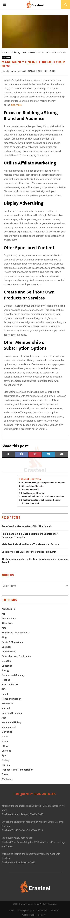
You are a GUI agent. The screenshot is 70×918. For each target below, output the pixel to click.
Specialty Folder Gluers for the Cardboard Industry (29, 552)
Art (3, 614)
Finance (6, 680)
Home (11, 911)
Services (6, 750)
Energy (5, 670)
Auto (4, 628)
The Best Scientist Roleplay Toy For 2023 (22, 814)
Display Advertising (30, 489)
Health (5, 694)
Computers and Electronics (16, 656)
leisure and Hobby (11, 722)
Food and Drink (10, 684)
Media (5, 736)
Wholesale (7, 779)
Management (9, 727)
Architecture (8, 609)
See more (16, 104)
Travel (5, 774)
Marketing (6, 57)
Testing (5, 760)
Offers (5, 746)
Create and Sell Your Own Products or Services (42, 496)
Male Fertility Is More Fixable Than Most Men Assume (30, 544)
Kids (4, 717)
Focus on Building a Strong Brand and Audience (43, 482)
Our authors (42, 911)
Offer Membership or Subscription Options (40, 500)
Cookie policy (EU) (26, 911)
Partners (54, 911)
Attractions (7, 623)
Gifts (4, 689)
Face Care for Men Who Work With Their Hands (27, 526)
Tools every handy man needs (17, 838)
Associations (9, 618)
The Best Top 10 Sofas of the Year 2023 (22, 830)
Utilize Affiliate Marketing (32, 486)
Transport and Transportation (17, 769)
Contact (41, 915)
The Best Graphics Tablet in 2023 (18, 862)
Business (7, 647)
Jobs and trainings (12, 713)
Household (8, 703)
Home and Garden (11, 699)
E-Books (6, 661)
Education (7, 666)
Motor (5, 741)
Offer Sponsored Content (32, 493)
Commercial (8, 651)
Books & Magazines (12, 642)
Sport (4, 755)
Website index (28, 915)
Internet (6, 708)
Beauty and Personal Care (15, 632)
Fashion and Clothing (13, 675)
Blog (4, 637)
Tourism (6, 765)
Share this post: (32, 503)
